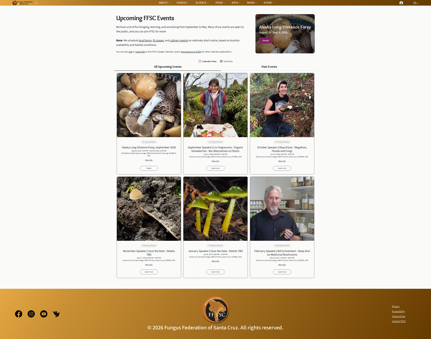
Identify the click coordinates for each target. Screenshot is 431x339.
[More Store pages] (273, 2)
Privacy (396, 306)
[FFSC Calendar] (207, 61)
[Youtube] (43, 313)
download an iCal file (191, 51)
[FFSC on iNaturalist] (56, 313)
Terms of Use (398, 316)
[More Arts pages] (239, 2)
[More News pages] (255, 2)
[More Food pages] (223, 2)
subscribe (140, 51)
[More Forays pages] (187, 2)
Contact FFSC (399, 321)
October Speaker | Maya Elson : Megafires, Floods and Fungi (282, 149)
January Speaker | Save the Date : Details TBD (215, 251)
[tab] (167, 67)
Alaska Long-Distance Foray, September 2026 (149, 147)
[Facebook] (18, 313)
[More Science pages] (207, 2)
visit (130, 51)
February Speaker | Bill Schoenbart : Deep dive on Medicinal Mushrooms (282, 252)
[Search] (36, 2)
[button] (416, 2)
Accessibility (398, 311)
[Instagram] (31, 313)
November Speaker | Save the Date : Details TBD (149, 252)
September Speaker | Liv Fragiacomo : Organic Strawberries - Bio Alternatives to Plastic (215, 149)
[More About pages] (169, 2)
